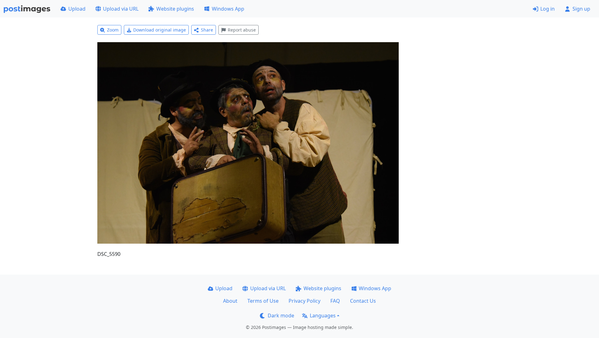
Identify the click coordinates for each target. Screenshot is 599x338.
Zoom (113, 30)
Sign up (581, 8)
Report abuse (242, 30)
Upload (76, 8)
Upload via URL (121, 8)
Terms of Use (263, 300)
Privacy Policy (304, 300)
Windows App (228, 8)
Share (207, 30)
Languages (323, 315)
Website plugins (175, 8)
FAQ (335, 300)
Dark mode (281, 315)
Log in (547, 8)
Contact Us (363, 300)
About (230, 300)
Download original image (159, 30)
